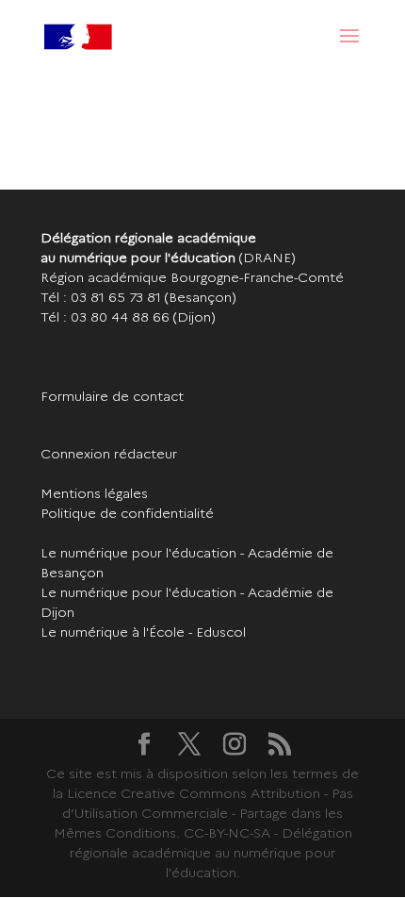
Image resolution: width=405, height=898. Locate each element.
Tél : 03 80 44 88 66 (105, 316)
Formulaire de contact (112, 396)
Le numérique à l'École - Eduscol (143, 632)
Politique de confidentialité (127, 513)
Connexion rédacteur (108, 453)
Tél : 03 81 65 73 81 (100, 297)
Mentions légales (94, 493)
